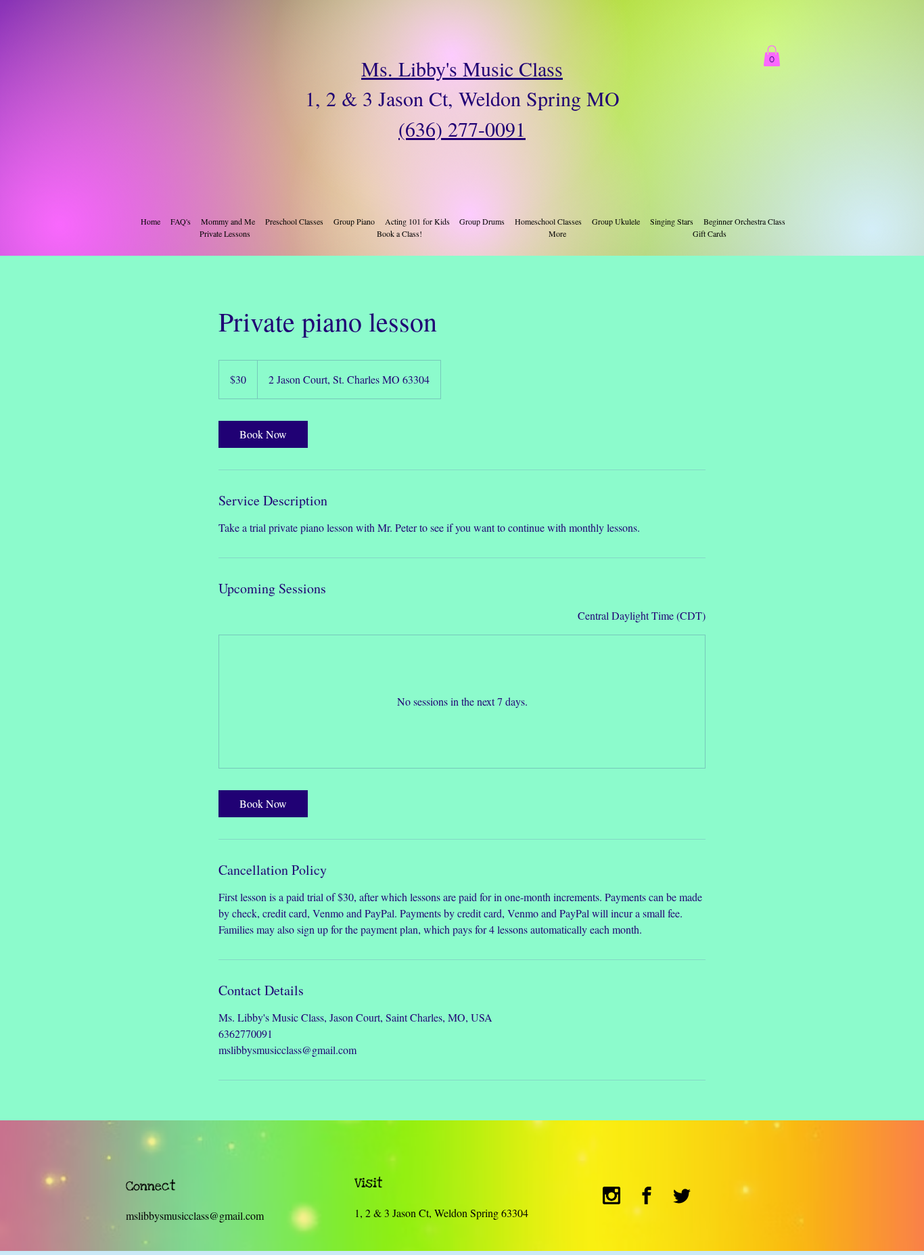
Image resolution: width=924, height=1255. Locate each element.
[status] (642, 616)
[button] (772, 55)
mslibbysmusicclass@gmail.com (195, 1215)
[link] (263, 434)
